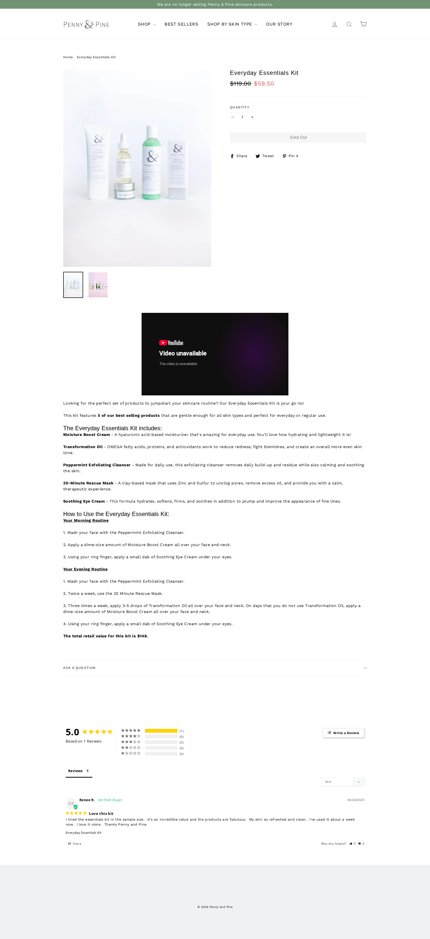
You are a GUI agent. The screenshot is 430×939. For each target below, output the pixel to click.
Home (68, 57)
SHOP (145, 24)
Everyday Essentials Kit (84, 832)
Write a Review (346, 733)
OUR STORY (279, 24)
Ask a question (79, 668)
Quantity (240, 107)
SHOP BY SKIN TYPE (230, 24)
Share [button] (76, 844)
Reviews (75, 770)
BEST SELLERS (181, 24)
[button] (353, 844)
